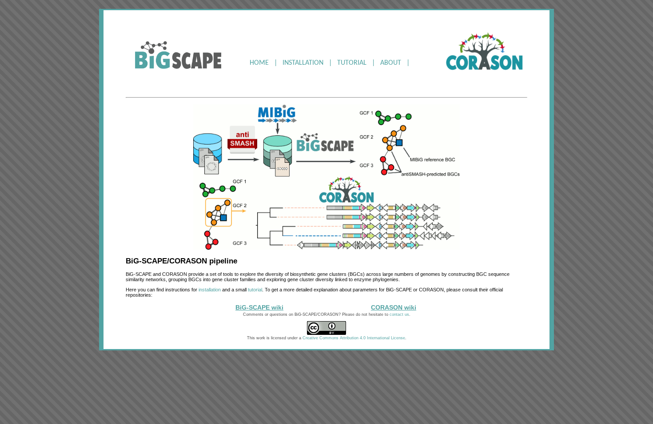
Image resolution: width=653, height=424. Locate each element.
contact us (399, 314)
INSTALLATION (303, 63)
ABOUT (390, 63)
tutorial (255, 289)
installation (210, 289)
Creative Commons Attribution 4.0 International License (354, 338)
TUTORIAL (351, 63)
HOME (259, 63)
